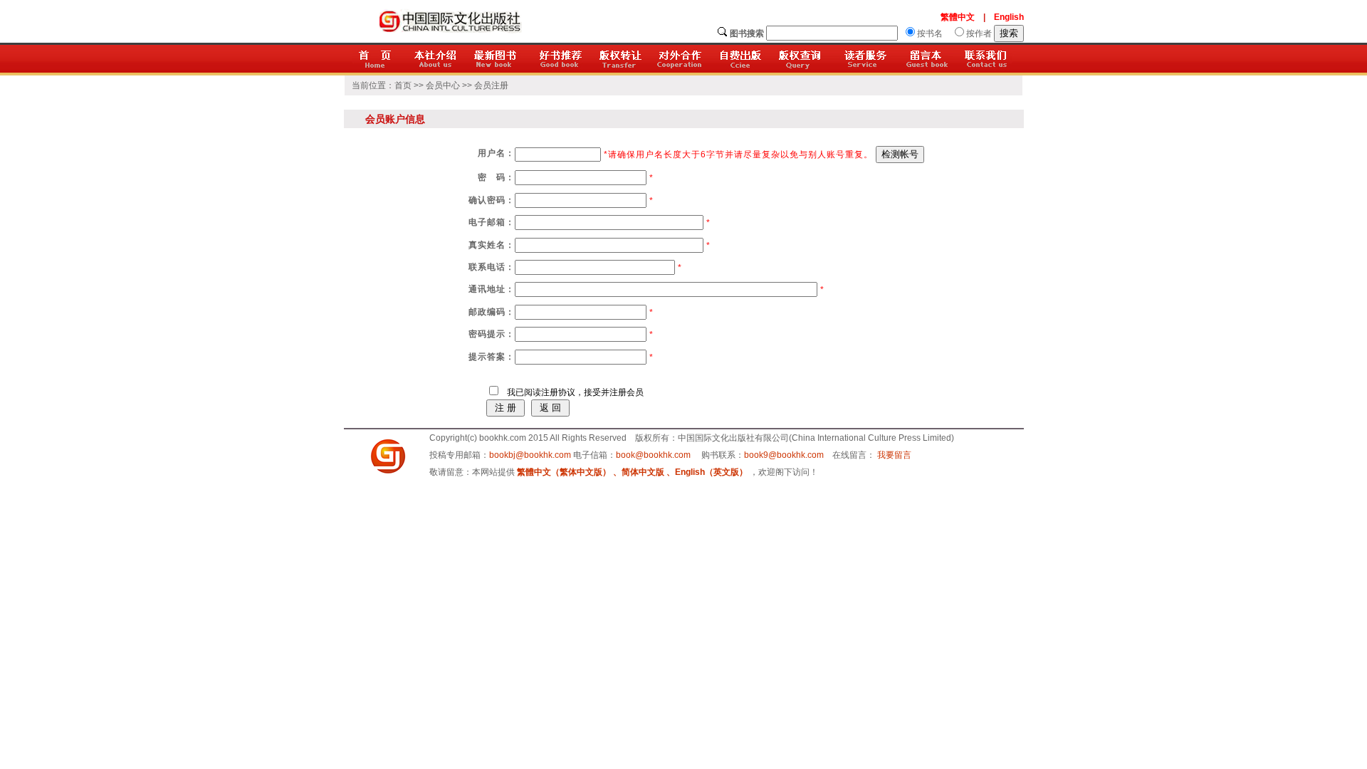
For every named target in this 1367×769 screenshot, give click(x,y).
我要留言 (894, 455)
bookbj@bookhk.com (530, 455)
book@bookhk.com (653, 455)
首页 (403, 85)
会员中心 (443, 85)
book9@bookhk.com (784, 455)
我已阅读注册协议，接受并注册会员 (572, 392)
